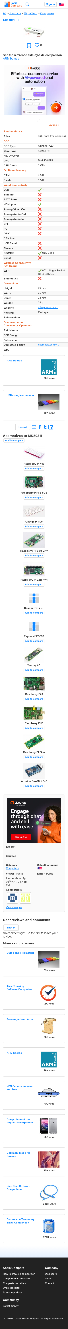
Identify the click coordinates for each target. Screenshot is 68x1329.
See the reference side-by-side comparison (32, 55)
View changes (14, 907)
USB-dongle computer (20, 395)
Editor (40, 873)
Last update (13, 878)
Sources (11, 855)
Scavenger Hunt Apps (20, 1019)
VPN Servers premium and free (20, 1088)
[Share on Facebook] (39, 427)
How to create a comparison (19, 1273)
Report (22, 427)
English (61, 4)
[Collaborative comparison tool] (13, 4)
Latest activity (10, 1305)
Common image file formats (18, 1154)
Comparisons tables (14, 1283)
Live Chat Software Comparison (18, 1188)
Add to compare (14, 440)
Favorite (28, 45)
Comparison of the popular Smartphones (20, 1121)
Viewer (10, 873)
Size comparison (12, 1292)
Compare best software (16, 1278)
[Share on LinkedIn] (50, 427)
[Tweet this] (45, 427)
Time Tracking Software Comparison (20, 988)
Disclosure (51, 1273)
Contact (49, 1283)
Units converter (11, 1287)
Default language (47, 864)
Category (11, 864)
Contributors (14, 889)
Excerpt (10, 846)
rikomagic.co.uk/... (48, 344)
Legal (48, 1278)
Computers (47, 13)
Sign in (50, 4)
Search (27, 4)
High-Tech (30, 13)
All (4, 13)
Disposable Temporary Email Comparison (20, 1221)
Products (15, 13)
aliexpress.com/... (48, 307)
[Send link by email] (33, 427)
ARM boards (11, 58)
